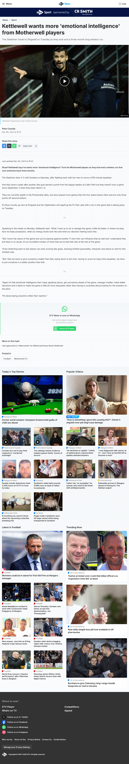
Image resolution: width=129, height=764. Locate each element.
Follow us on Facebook (17, 722)
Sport (14, 20)
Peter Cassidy (8, 128)
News (5, 20)
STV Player (8, 706)
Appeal (68, 710)
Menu (9, 4)
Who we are (7, 739)
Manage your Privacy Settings (17, 747)
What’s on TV (9, 710)
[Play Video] (64, 81)
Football (7, 359)
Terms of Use (20, 739)
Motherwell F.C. (21, 359)
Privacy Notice (34, 739)
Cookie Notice (60, 739)
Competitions (71, 706)
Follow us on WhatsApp (17, 727)
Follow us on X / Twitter (17, 717)
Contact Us (47, 739)
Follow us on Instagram (17, 732)
